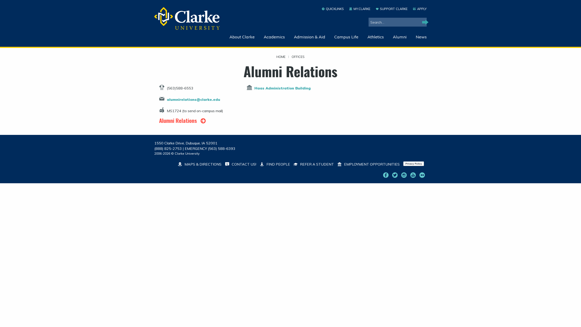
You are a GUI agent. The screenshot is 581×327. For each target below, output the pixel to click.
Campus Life (346, 37)
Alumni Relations (178, 120)
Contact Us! (243, 164)
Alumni (400, 37)
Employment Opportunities (371, 164)
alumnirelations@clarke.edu (193, 99)
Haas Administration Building (282, 88)
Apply (422, 8)
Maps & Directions (203, 164)
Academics (274, 37)
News (421, 37)
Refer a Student (316, 164)
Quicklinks (335, 8)
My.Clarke (362, 8)
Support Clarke (394, 8)
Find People (278, 164)
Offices (298, 57)
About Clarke (242, 37)
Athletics (375, 37)
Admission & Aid (309, 37)
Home (281, 57)
